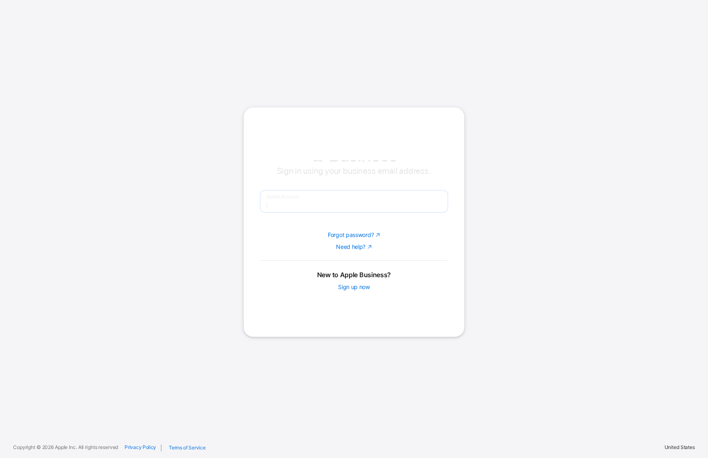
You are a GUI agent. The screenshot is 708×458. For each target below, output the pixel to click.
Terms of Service (187, 447)
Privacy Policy (140, 447)
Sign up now (354, 340)
